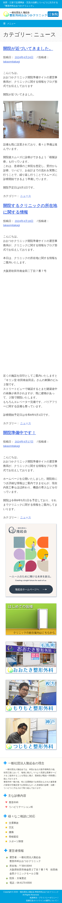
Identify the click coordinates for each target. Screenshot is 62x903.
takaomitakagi (11, 61)
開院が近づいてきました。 (28, 48)
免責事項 (33, 898)
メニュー (11, 23)
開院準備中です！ (19, 432)
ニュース (25, 196)
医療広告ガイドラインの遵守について (41, 901)
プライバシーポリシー (48, 898)
